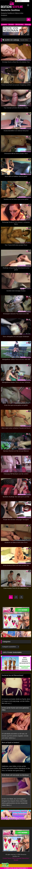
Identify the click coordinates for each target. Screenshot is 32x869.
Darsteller (11, 24)
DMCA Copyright (17, 858)
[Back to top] (26, 863)
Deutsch (19, 1)
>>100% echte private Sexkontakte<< (16, 868)
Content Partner (7, 858)
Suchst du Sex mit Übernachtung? (12, 675)
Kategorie (4, 24)
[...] (10, 703)
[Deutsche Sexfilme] (13, 5)
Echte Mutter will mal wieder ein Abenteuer (15, 775)
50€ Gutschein (19, 24)
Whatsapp (27, 24)
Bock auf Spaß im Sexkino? (10, 742)
